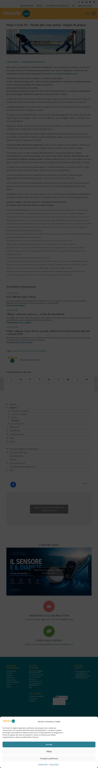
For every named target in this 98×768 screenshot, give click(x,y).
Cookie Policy (43, 764)
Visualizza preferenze (49, 758)
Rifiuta (49, 751)
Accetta (49, 744)
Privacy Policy (54, 764)
